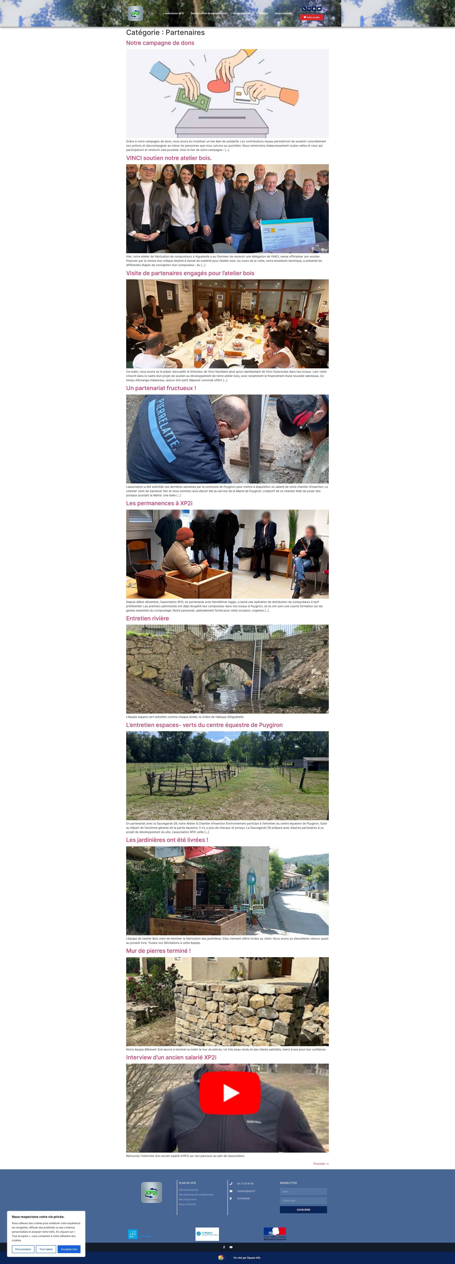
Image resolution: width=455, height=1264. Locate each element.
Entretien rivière (147, 618)
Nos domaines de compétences (208, 13)
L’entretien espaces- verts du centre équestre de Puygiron (204, 724)
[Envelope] (309, 9)
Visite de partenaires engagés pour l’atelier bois (190, 273)
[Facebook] (314, 9)
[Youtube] (319, 9)
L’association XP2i (173, 13)
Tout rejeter (46, 1249)
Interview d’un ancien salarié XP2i (171, 1057)
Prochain (321, 1163)
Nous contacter (283, 13)
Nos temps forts (242, 13)
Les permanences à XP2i (159, 503)
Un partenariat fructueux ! (161, 388)
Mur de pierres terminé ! (158, 950)
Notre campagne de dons (160, 42)
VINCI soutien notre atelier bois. (169, 157)
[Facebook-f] (224, 1247)
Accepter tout (69, 1249)
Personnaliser (23, 1249)
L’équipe (263, 13)
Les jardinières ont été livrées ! (167, 839)
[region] (46, 1234)
